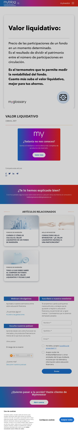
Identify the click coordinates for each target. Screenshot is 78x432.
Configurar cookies (47, 420)
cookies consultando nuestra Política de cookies (16, 427)
